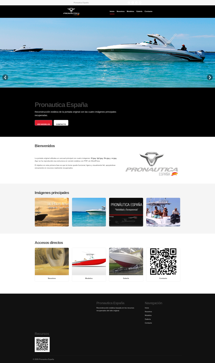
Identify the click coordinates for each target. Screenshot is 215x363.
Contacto (148, 11)
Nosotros (121, 11)
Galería (139, 11)
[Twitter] (140, 2)
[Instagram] (136, 2)
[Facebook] (129, 2)
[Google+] (132, 2)
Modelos (130, 11)
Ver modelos (43, 124)
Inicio (112, 11)
